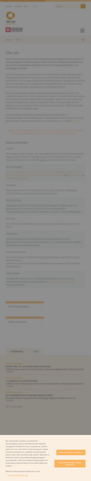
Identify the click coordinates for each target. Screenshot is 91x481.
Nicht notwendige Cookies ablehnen (70, 463)
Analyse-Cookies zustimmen (71, 452)
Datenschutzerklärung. (18, 475)
